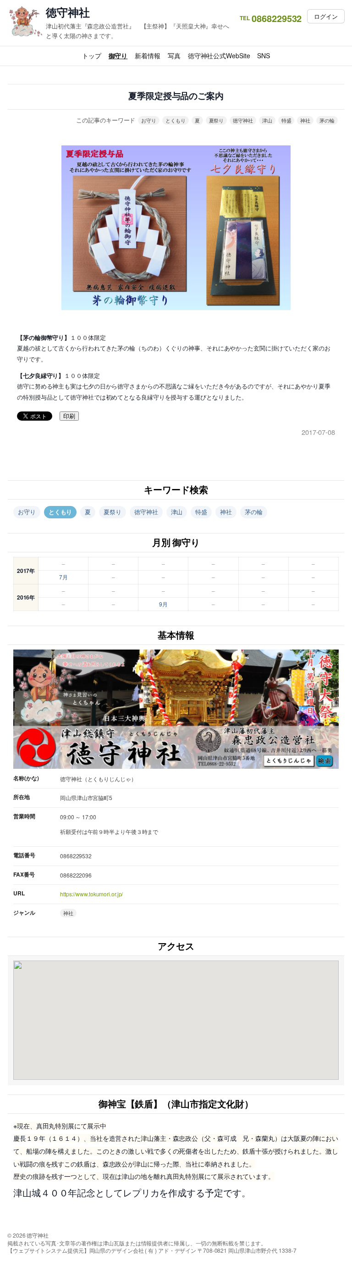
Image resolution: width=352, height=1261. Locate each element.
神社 (305, 120)
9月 (163, 604)
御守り (118, 55)
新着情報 (147, 55)
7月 (63, 577)
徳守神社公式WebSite (219, 55)
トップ (91, 55)
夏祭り (216, 120)
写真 (174, 55)
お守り (148, 120)
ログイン (326, 16)
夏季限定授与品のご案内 (176, 96)
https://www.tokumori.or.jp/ (91, 894)
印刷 (69, 416)
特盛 (286, 120)
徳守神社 (68, 12)
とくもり (175, 120)
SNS (263, 55)
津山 (267, 120)
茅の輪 (327, 120)
